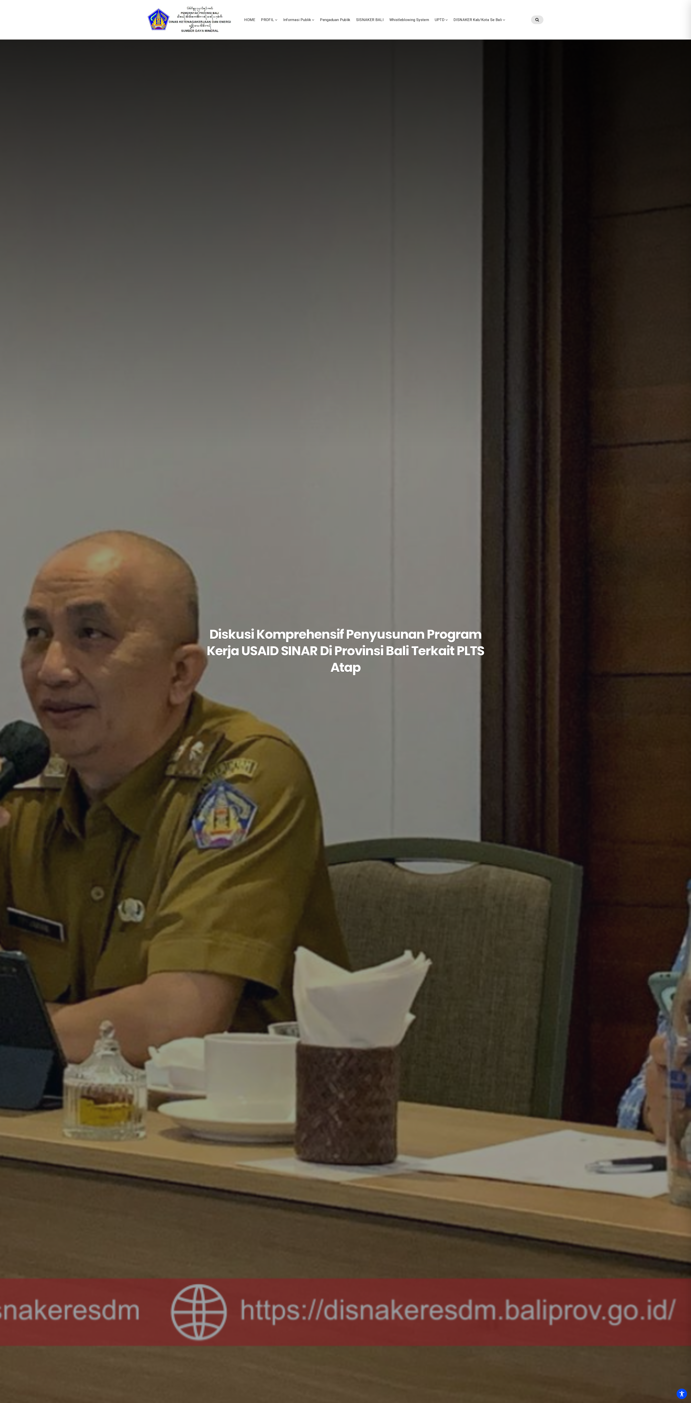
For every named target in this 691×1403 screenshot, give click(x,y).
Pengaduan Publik (335, 20)
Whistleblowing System (409, 20)
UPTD (439, 20)
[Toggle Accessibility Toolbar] (681, 1393)
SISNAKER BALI (370, 20)
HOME (249, 20)
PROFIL (267, 20)
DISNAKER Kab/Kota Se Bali (477, 20)
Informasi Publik (297, 20)
